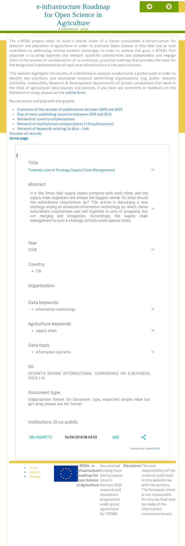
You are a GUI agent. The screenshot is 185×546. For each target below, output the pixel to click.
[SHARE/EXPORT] (142, 437)
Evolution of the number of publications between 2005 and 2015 (69, 109)
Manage (35, 476)
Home (33, 468)
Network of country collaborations (46, 118)
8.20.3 (156, 448)
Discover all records (25, 133)
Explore (34, 472)
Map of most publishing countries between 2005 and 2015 (64, 114)
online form (75, 92)
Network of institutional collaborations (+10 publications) (65, 123)
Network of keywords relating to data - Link (53, 128)
